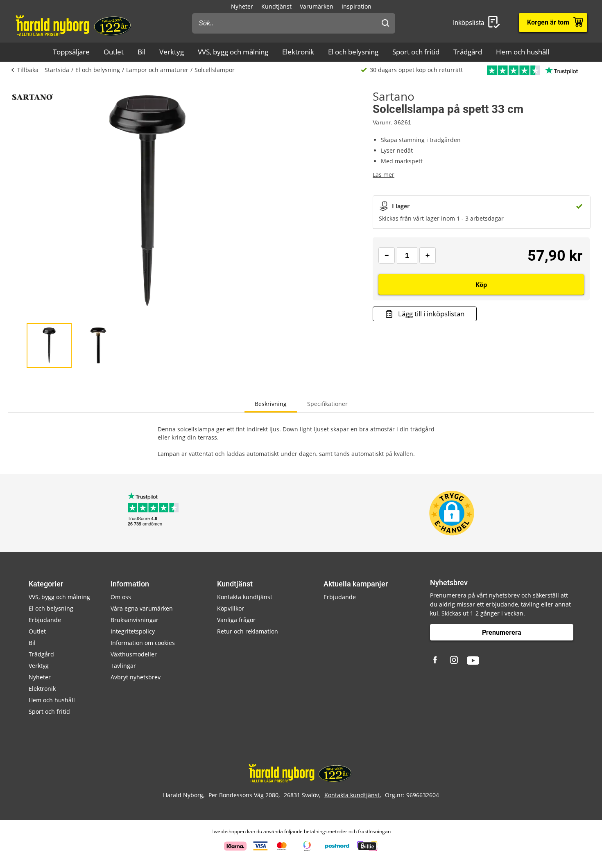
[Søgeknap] (385, 23)
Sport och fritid (415, 51)
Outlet (114, 51)
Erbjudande (45, 620)
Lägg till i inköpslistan (431, 313)
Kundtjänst (276, 6)
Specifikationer (327, 404)
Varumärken (316, 6)
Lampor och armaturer (157, 70)
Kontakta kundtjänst (244, 597)
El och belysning (353, 51)
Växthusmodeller (134, 654)
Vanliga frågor (236, 620)
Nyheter (242, 6)
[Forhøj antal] (427, 255)
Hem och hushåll (522, 51)
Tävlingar (123, 666)
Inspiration (356, 6)
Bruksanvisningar (134, 620)
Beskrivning (271, 404)
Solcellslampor (215, 70)
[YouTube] (473, 660)
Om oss (121, 597)
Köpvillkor (230, 608)
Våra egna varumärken (142, 608)
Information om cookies (143, 643)
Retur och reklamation (247, 631)
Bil (141, 51)
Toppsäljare (71, 51)
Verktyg (171, 51)
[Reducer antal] (386, 255)
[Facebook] (436, 660)
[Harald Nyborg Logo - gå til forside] (74, 25)
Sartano (393, 96)
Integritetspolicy (133, 631)
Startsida (57, 70)
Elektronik (298, 51)
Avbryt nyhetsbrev (136, 677)
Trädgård (467, 51)
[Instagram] (454, 660)
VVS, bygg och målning (233, 51)
